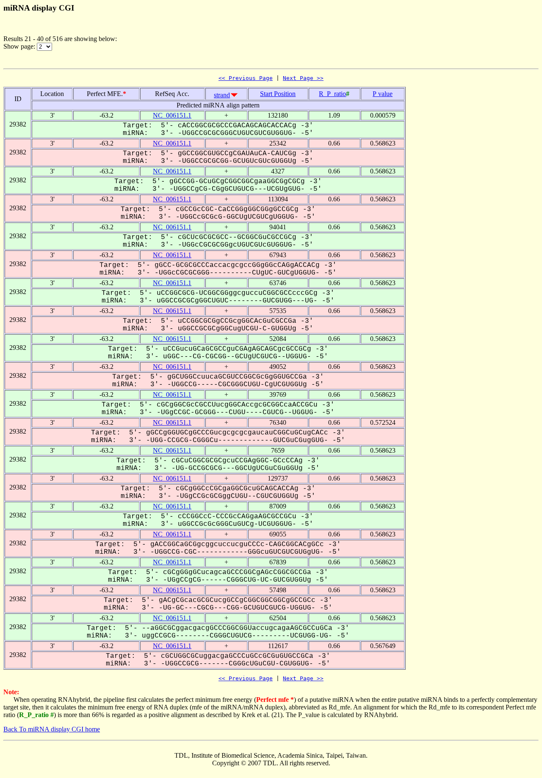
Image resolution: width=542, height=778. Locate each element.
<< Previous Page (245, 78)
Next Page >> (303, 78)
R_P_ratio (332, 93)
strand (222, 95)
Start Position (278, 93)
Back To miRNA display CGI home (51, 729)
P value (383, 93)
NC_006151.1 (172, 115)
